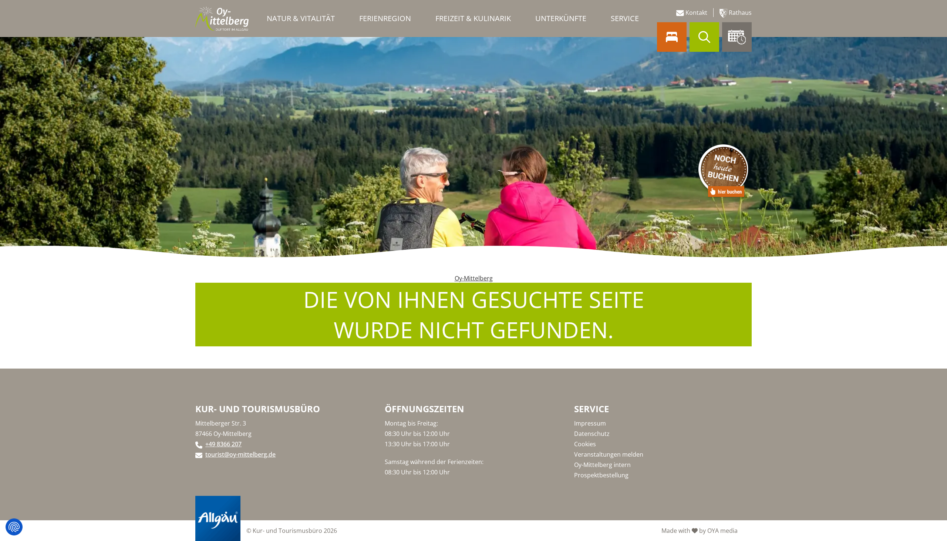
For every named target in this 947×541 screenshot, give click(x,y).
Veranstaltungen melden (608, 454)
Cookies (585, 444)
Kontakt (695, 13)
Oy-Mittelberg (474, 278)
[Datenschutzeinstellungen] (14, 526)
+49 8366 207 (223, 444)
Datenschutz (592, 434)
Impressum (590, 423)
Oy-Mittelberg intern (602, 465)
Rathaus (739, 13)
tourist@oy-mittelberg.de (240, 454)
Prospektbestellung (601, 475)
